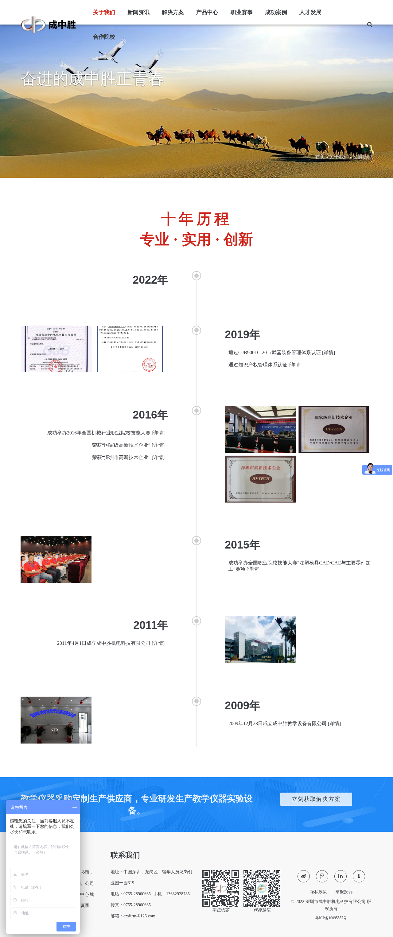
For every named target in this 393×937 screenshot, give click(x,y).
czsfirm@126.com (139, 916)
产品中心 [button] (207, 12)
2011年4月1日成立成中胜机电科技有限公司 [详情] (111, 643)
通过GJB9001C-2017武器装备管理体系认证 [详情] (281, 352)
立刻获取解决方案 (316, 799)
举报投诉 (343, 891)
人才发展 (310, 12)
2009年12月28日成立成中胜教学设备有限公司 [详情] (284, 723)
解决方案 (173, 12)
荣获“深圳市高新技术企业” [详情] (128, 457)
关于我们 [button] (104, 12)
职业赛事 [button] (242, 12)
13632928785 (178, 894)
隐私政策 (318, 891)
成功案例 (276, 12)
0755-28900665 (137, 894)
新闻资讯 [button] (138, 12)
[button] (366, 24)
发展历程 (362, 156)
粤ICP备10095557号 (331, 918)
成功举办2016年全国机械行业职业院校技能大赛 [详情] (106, 432)
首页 (320, 156)
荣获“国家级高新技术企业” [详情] (128, 445)
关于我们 (339, 156)
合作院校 (104, 37)
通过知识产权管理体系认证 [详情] (265, 364)
